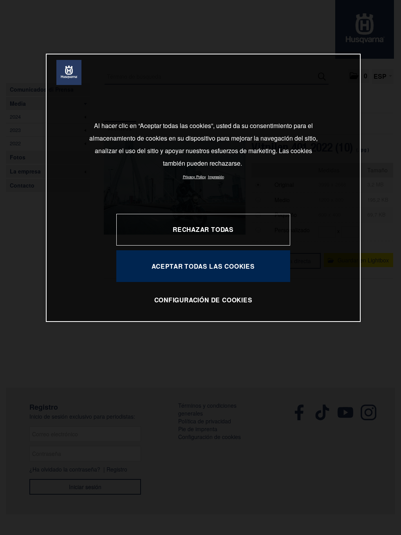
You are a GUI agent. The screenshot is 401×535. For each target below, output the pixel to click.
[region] (203, 188)
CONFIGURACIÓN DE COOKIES (203, 299)
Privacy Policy (194, 176)
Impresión (216, 176)
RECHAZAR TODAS (203, 229)
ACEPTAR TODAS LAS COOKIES (203, 266)
